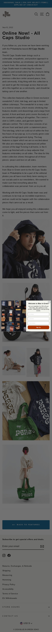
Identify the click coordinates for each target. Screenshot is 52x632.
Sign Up (38, 327)
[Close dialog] (49, 302)
